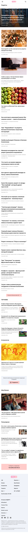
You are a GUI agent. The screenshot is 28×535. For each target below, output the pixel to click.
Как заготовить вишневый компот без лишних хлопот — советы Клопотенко (13, 118)
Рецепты (3, 488)
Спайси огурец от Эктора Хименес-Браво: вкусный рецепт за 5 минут (12, 77)
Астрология (4, 485)
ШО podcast (4, 502)
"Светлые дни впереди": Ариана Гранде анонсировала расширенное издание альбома (13, 209)
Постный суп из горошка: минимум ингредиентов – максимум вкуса (12, 198)
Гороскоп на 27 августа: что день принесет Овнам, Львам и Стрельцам (12, 363)
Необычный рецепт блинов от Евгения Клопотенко (14, 141)
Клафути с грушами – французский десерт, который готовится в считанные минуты (13, 273)
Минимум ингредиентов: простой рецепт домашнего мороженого (12, 151)
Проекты (16, 480)
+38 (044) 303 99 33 (14, 468)
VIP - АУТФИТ (17, 491)
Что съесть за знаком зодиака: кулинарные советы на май (11, 163)
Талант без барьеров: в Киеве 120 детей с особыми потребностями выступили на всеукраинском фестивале (12, 329)
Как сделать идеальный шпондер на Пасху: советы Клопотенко (13, 174)
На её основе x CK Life (6, 493)
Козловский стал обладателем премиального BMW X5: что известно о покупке (13, 317)
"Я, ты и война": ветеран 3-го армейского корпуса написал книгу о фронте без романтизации (12, 452)
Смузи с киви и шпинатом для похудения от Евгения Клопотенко (12, 285)
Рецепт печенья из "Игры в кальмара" (14, 241)
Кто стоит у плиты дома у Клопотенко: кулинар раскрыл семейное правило (14, 426)
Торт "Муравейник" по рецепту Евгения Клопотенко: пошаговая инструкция (12, 130)
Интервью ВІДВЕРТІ (5, 499)
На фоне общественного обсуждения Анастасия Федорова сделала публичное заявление (12, 305)
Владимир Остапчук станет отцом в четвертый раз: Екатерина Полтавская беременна (14, 439)
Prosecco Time (4, 505)
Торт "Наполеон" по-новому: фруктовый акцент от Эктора (10, 261)
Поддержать (15, 382)
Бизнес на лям (4, 510)
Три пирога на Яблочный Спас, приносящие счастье (13, 107)
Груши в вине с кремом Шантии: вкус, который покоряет (13, 251)
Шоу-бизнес (17, 483)
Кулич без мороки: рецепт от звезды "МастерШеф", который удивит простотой (13, 185)
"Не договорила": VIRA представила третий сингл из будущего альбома (13, 413)
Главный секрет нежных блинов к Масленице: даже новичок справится (13, 232)
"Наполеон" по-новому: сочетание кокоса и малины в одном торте (12, 222)
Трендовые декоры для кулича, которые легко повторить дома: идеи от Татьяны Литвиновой (12, 17)
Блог (2, 491)
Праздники (16, 485)
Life (2, 480)
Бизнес (3, 483)
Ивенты (3, 507)
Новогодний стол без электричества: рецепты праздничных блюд (13, 49)
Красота (16, 488)
